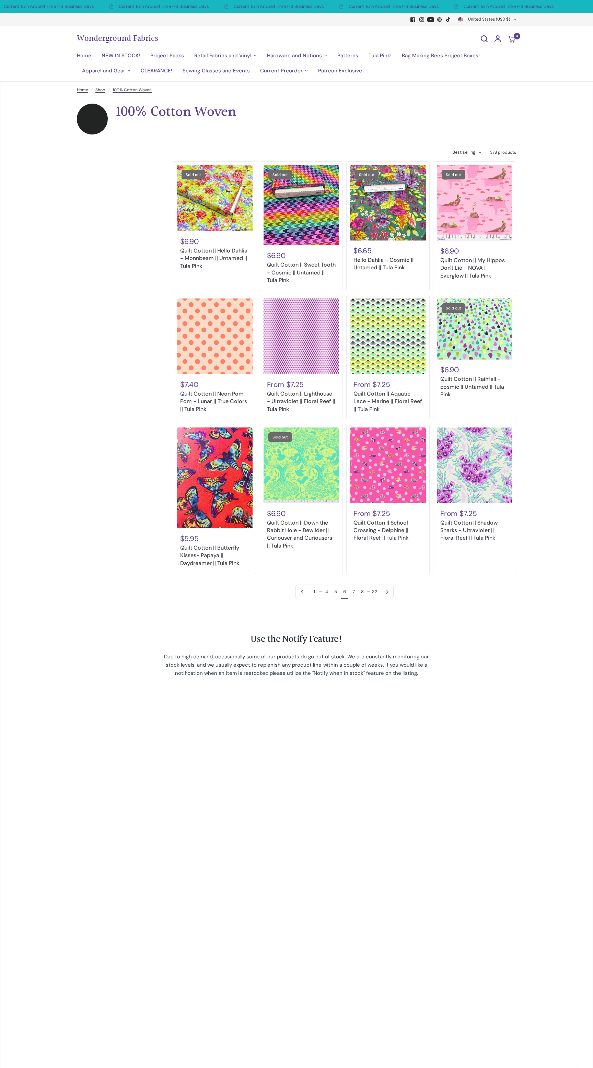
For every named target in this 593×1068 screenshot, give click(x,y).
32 (374, 592)
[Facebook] (412, 19)
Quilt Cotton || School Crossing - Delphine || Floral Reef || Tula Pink (380, 530)
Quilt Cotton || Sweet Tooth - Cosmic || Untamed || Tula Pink (301, 272)
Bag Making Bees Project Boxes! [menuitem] (441, 55)
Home (82, 90)
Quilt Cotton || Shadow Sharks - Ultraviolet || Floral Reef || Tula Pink (469, 530)
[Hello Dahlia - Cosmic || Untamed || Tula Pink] (388, 202)
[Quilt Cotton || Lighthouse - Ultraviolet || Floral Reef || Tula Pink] (301, 336)
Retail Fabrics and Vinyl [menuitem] (223, 55)
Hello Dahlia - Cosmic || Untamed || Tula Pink (383, 263)
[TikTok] (448, 19)
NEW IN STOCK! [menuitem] (121, 55)
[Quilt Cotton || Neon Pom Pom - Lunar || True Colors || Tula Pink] (215, 336)
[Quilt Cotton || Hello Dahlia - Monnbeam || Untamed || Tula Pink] (215, 198)
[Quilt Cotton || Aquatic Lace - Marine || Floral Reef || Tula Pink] (388, 336)
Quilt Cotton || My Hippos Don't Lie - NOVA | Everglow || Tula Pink (472, 268)
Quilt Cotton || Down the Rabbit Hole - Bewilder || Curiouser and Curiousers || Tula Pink (299, 534)
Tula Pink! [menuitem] (380, 55)
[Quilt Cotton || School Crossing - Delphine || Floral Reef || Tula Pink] (388, 465)
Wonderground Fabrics (117, 39)
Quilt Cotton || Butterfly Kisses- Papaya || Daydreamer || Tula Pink (209, 555)
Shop (100, 90)
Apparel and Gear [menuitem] (103, 70)
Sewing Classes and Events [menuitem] (216, 70)
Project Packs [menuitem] (167, 55)
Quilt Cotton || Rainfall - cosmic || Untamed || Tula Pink (472, 386)
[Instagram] (421, 19)
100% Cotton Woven (132, 90)
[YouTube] (430, 19)
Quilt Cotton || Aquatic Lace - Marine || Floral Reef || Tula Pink (387, 401)
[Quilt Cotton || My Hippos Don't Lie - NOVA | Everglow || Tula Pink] (475, 203)
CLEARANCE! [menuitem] (156, 70)
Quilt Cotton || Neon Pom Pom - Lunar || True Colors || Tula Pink (213, 401)
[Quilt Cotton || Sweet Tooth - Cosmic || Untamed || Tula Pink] (301, 205)
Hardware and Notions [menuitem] (294, 55)
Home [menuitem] (84, 55)
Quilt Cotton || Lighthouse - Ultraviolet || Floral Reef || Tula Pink (301, 401)
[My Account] (497, 39)
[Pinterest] (439, 19)
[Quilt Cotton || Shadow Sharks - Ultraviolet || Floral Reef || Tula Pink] (475, 465)
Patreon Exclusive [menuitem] (340, 70)
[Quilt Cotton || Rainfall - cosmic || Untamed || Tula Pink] (475, 329)
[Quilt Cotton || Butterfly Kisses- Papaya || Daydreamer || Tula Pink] (215, 477)
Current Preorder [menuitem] (281, 70)
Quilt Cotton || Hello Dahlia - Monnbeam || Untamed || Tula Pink (213, 258)
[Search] (484, 39)
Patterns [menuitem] (347, 55)
